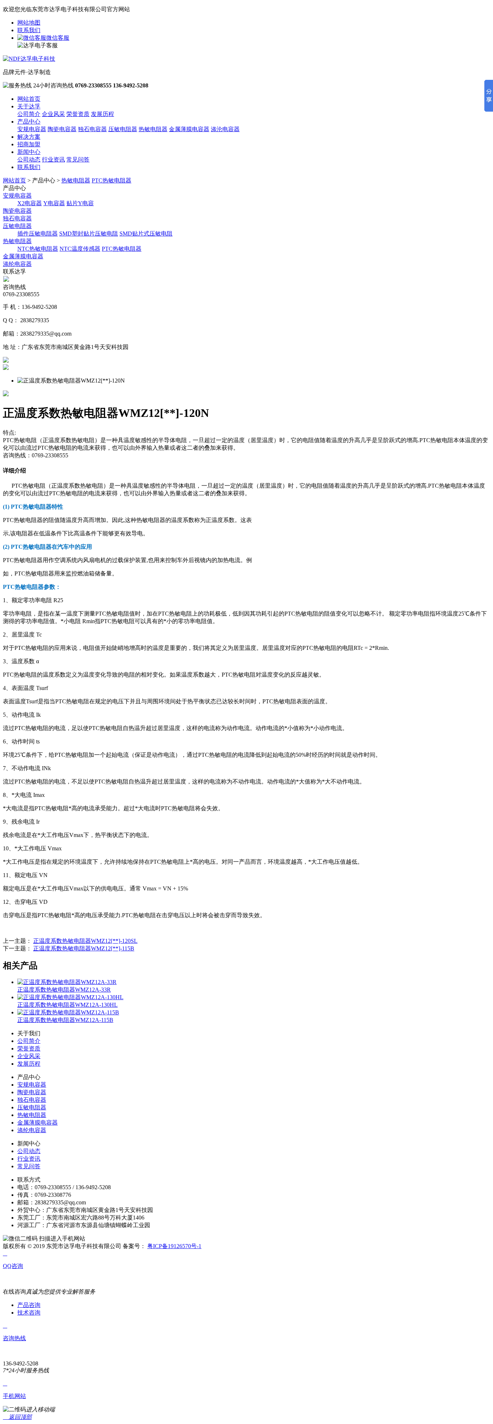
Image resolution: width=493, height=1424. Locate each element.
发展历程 (102, 114)
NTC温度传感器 (80, 249)
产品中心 (28, 121)
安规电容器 (31, 129)
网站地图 (28, 23)
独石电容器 (92, 129)
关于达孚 (28, 106)
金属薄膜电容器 (189, 129)
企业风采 (53, 114)
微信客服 (57, 38)
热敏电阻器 (153, 129)
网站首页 (28, 99)
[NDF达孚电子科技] (29, 59)
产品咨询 (28, 1305)
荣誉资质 (78, 114)
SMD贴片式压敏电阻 (146, 233)
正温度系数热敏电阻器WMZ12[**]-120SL (85, 941)
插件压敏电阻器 (37, 233)
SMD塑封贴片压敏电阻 (88, 233)
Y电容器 (54, 203)
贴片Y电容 (80, 203)
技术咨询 (28, 1312)
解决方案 (28, 137)
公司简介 (28, 114)
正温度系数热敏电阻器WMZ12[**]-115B (83, 948)
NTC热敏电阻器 (37, 249)
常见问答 (78, 159)
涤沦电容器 (225, 129)
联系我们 (28, 30)
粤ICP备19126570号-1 (174, 1246)
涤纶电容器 (17, 264)
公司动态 (28, 159)
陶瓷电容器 (62, 129)
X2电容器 (29, 203)
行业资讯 (53, 159)
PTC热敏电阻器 (111, 180)
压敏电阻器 (122, 129)
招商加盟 (28, 144)
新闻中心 (28, 152)
